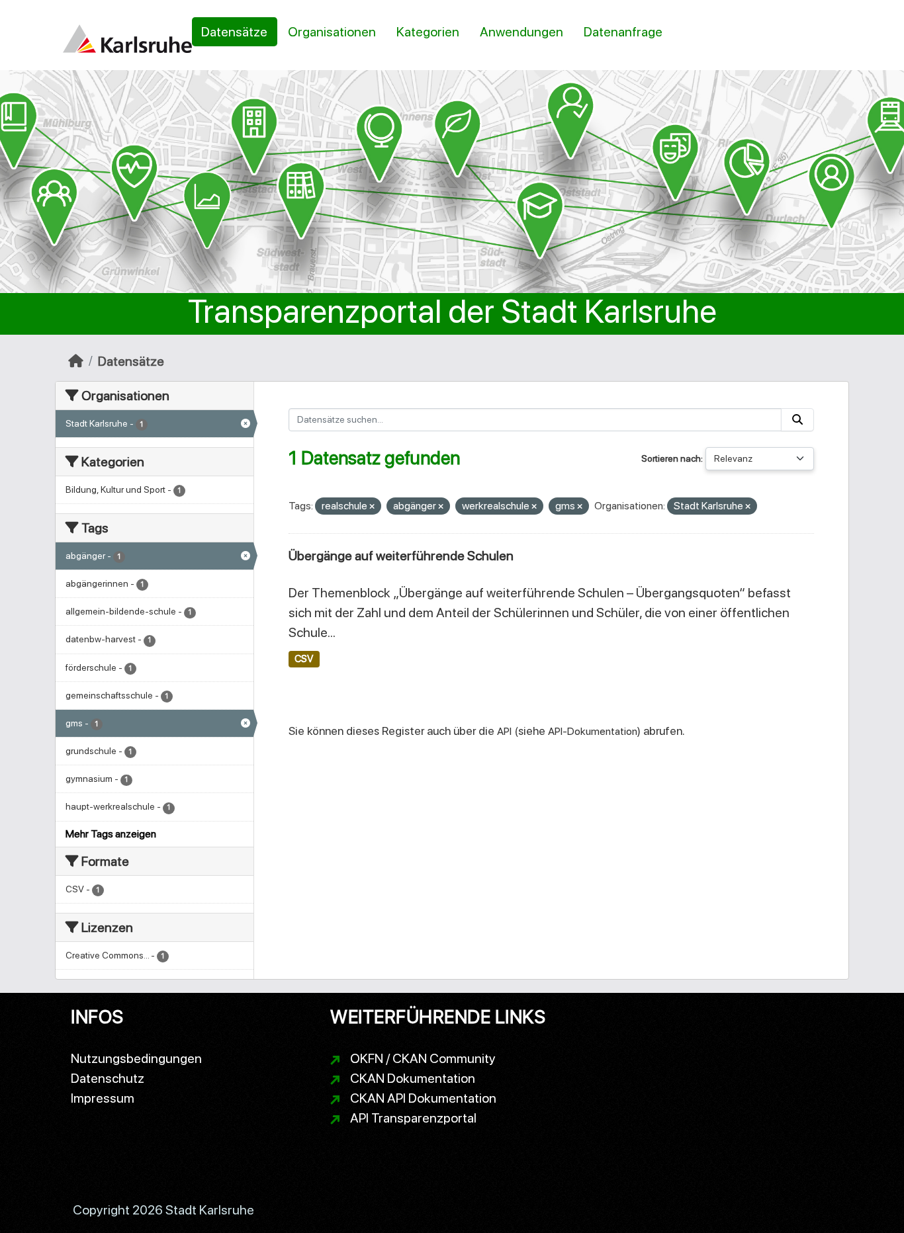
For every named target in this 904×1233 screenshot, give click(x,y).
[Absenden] (797, 419)
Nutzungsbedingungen (136, 1058)
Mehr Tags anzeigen (111, 834)
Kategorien (427, 32)
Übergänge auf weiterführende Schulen (401, 556)
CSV (303, 659)
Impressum (102, 1098)
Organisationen (332, 32)
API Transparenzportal (413, 1118)
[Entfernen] (372, 507)
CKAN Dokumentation (412, 1078)
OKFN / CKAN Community (423, 1058)
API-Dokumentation (592, 731)
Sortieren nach (671, 458)
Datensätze (234, 32)
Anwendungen (521, 32)
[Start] (75, 361)
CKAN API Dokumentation (423, 1098)
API (504, 731)
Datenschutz (107, 1078)
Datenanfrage (623, 32)
